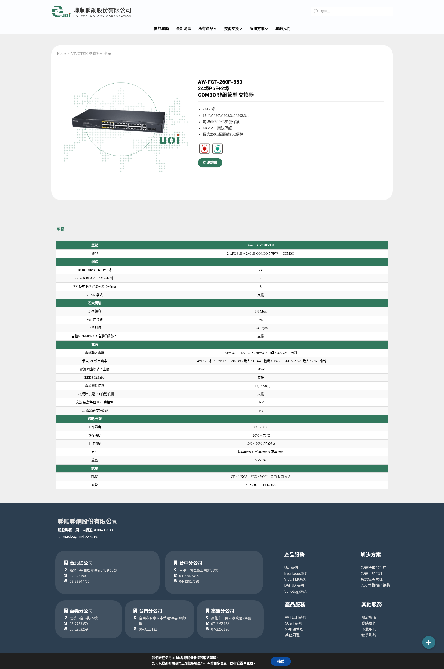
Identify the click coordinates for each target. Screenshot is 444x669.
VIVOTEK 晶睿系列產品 (91, 54)
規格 (60, 229)
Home (61, 54)
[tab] (60, 229)
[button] (428, 642)
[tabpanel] (222, 365)
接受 (281, 661)
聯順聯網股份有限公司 (88, 521)
